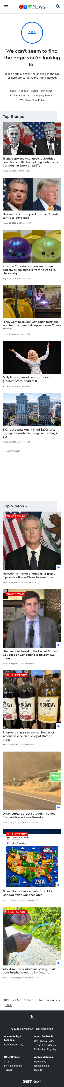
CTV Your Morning (20, 95)
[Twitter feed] (32, 1017)
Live (42, 100)
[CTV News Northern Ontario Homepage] (32, 7)
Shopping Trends (42, 95)
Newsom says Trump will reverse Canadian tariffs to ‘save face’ (32, 216)
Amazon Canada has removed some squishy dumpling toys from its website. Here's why (29, 270)
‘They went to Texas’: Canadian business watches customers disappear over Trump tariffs (32, 325)
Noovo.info (40, 1061)
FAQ (41, 1000)
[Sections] (6, 6)
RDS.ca (38, 1069)
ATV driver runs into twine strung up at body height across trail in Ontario (29, 971)
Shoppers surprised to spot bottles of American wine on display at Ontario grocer (28, 736)
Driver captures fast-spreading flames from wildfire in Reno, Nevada (29, 815)
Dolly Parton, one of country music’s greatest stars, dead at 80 (27, 379)
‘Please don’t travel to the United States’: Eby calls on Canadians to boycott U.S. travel (30, 655)
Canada (23, 90)
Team (8, 1004)
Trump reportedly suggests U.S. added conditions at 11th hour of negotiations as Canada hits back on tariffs (30, 162)
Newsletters (53, 1000)
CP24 (7, 1061)
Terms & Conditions (45, 1045)
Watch (34, 90)
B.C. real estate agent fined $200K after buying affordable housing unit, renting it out (30, 433)
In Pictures (46, 90)
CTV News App (12, 1000)
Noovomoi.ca (41, 1065)
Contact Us (30, 1000)
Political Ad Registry (45, 1049)
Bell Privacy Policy (44, 1040)
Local (13, 90)
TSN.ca (8, 1069)
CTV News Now (28, 100)
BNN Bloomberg (13, 1065)
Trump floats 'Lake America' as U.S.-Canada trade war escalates (27, 893)
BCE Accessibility (13, 1044)
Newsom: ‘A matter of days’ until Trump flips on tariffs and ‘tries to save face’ (29, 575)
